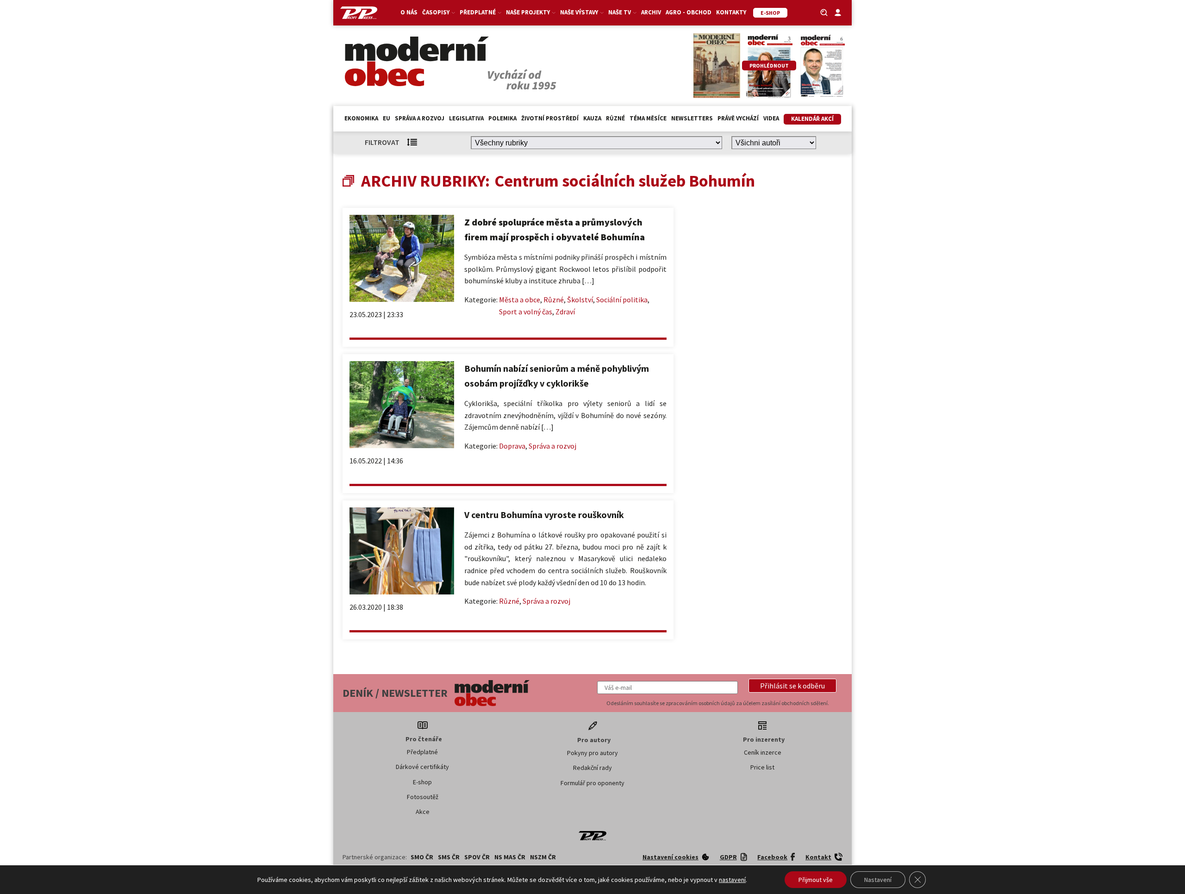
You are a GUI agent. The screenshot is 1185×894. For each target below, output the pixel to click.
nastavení (732, 879)
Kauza (592, 118)
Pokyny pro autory (592, 753)
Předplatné (422, 752)
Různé (615, 118)
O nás (409, 12)
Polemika (502, 118)
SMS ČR (449, 857)
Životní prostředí (550, 118)
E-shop (422, 782)
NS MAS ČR (509, 857)
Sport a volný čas (525, 311)
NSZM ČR (543, 857)
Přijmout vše (815, 879)
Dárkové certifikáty (422, 767)
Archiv (651, 12)
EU (386, 118)
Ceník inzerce (762, 752)
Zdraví (565, 311)
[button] (792, 686)
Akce (423, 811)
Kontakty (731, 12)
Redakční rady (592, 767)
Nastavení (878, 879)
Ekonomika (361, 118)
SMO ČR (422, 857)
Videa (771, 118)
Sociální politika (622, 299)
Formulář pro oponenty (592, 783)
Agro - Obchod (688, 12)
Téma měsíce (648, 118)
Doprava (512, 445)
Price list (762, 767)
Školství (580, 299)
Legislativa (466, 118)
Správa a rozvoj (419, 118)
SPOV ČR (477, 857)
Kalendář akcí (812, 119)
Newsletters (692, 118)
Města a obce (519, 299)
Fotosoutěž (422, 797)
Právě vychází (738, 118)
